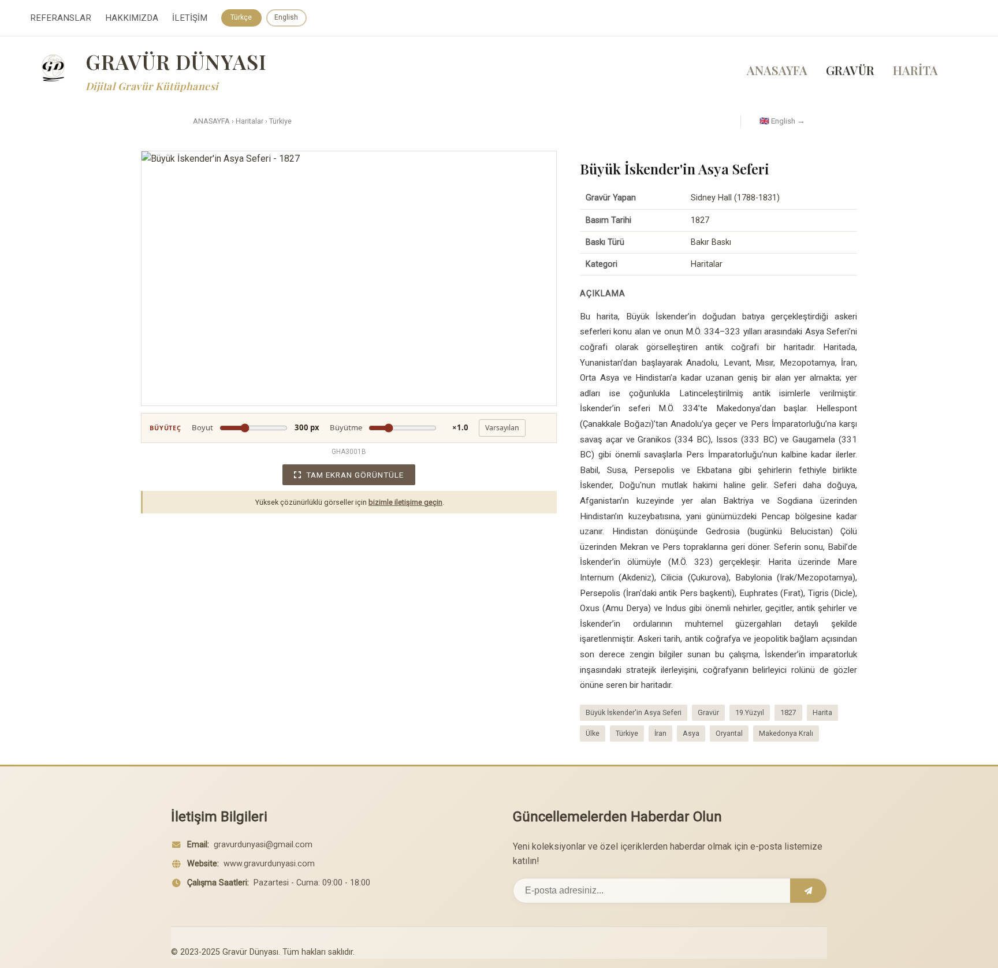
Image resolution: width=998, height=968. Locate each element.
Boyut (255, 427)
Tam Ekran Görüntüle (355, 474)
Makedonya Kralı (786, 733)
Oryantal (729, 733)
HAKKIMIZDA (131, 18)
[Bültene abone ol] (808, 890)
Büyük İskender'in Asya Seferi (634, 712)
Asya (691, 733)
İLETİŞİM (189, 18)
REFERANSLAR (60, 18)
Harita (822, 712)
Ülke (592, 733)
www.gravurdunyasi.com (269, 864)
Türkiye (280, 121)
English (286, 17)
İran (660, 733)
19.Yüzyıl (749, 712)
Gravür (708, 712)
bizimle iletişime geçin (405, 502)
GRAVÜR (850, 70)
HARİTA (915, 70)
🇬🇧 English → (782, 120)
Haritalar (249, 121)
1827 (788, 712)
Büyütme (399, 427)
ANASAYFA (777, 70)
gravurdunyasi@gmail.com (263, 845)
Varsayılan (502, 428)
